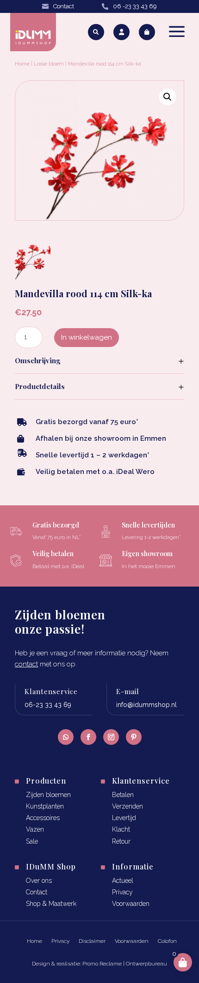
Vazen (35, 829)
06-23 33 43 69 (48, 704)
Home (22, 64)
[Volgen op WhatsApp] (66, 737)
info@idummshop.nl (146, 704)
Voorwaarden (130, 903)
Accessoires (43, 817)
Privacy (122, 892)
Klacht (121, 829)
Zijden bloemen (48, 794)
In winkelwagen (86, 337)
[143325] (32, 277)
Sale (32, 841)
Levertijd (124, 817)
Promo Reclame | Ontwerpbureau (124, 963)
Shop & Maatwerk (51, 903)
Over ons (39, 880)
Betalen (123, 794)
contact (26, 664)
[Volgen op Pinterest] (134, 737)
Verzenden (127, 806)
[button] (167, 97)
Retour (121, 841)
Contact (63, 6)
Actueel (122, 880)
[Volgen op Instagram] (111, 737)
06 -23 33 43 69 (135, 6)
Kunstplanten (45, 806)
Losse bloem (49, 64)
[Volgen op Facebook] (88, 737)
